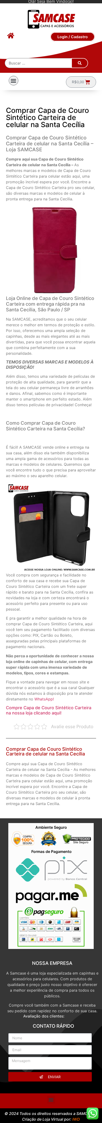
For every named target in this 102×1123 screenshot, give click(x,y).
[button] (13, 80)
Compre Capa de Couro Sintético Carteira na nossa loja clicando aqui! (48, 710)
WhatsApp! (44, 699)
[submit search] (79, 63)
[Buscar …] (38, 63)
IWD (76, 1119)
